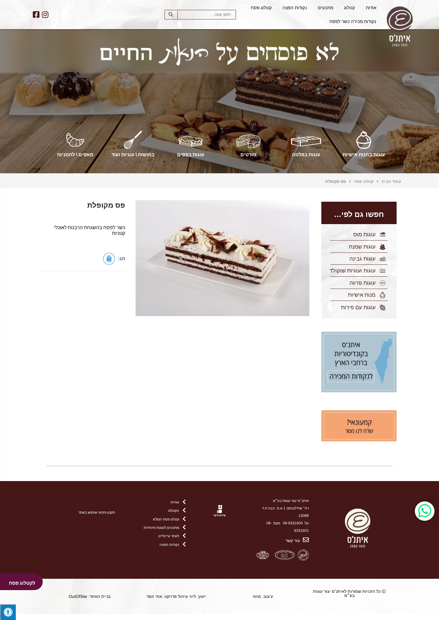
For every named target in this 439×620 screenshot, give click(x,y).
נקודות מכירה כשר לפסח (352, 21)
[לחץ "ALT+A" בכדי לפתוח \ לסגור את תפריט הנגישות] (8, 612)
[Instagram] (45, 14)
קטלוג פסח (261, 7)
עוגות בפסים (190, 154)
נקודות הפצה (295, 7)
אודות (371, 7)
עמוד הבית (391, 181)
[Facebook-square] (36, 14)
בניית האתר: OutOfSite (89, 596)
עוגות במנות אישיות (364, 154)
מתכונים (325, 7)
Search (171, 14)
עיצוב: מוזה (263, 596)
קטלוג (349, 7)
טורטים (248, 154)
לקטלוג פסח (22, 583)
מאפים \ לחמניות (75, 154)
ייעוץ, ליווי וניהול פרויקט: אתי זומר (176, 596)
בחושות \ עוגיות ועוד (132, 154)
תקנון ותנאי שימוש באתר (96, 512)
